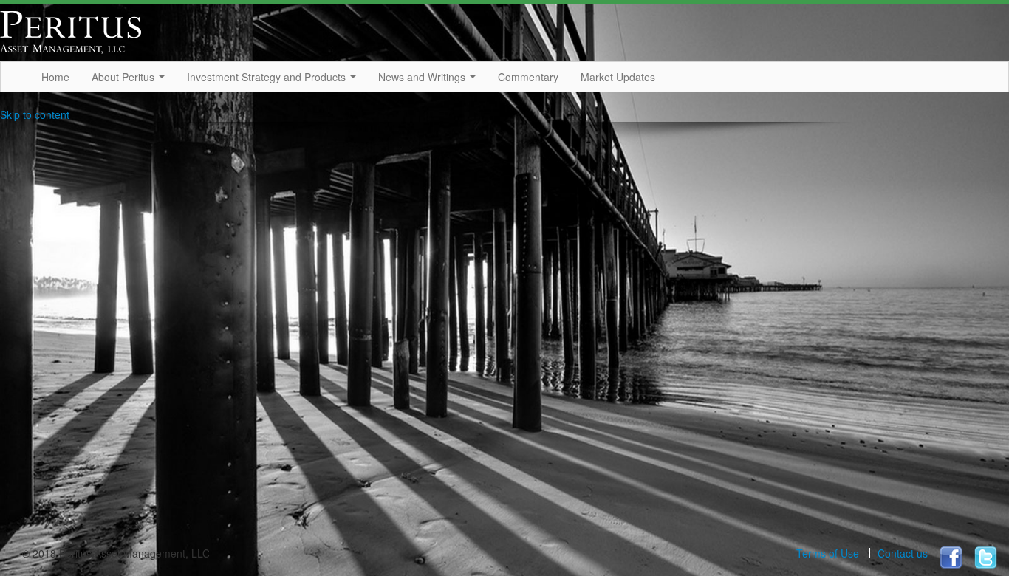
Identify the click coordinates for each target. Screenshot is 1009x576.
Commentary (528, 76)
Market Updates (618, 76)
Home (55, 76)
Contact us (903, 553)
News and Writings (423, 76)
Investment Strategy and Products (268, 76)
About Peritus (124, 76)
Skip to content (34, 114)
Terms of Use (827, 553)
